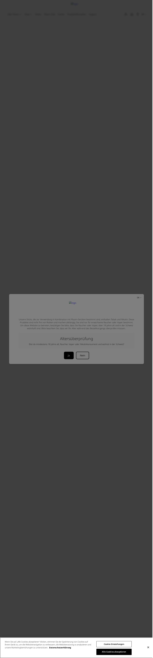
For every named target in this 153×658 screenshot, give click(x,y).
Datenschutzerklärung (60, 647)
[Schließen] (148, 647)
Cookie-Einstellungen (114, 644)
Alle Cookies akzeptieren (114, 651)
